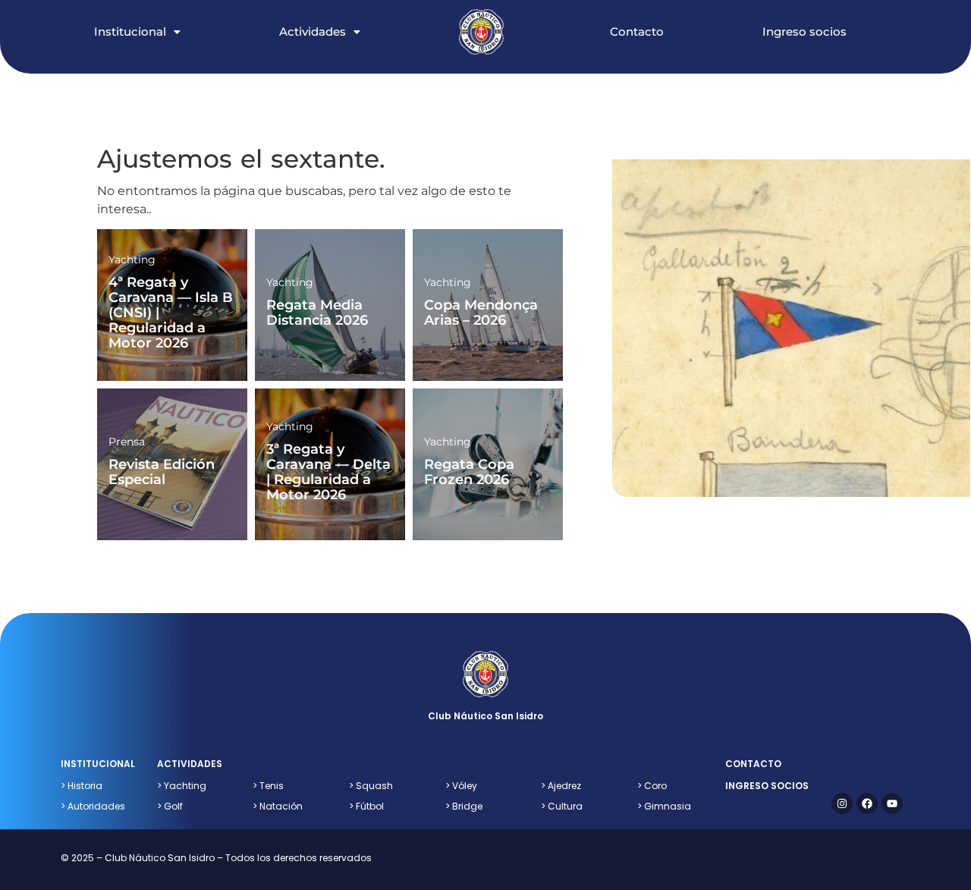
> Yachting (181, 785)
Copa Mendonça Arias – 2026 (481, 313)
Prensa (126, 441)
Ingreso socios (804, 31)
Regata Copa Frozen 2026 (469, 472)
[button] (152, 16)
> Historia (81, 785)
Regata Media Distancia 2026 (317, 313)
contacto (753, 763)
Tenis (268, 785)
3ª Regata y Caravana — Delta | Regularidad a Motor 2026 (328, 471)
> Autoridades (93, 806)
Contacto (637, 31)
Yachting (132, 259)
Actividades (312, 31)
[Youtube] (892, 803)
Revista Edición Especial (161, 472)
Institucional (130, 31)
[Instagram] (842, 803)
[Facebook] (867, 803)
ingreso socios (767, 785)
